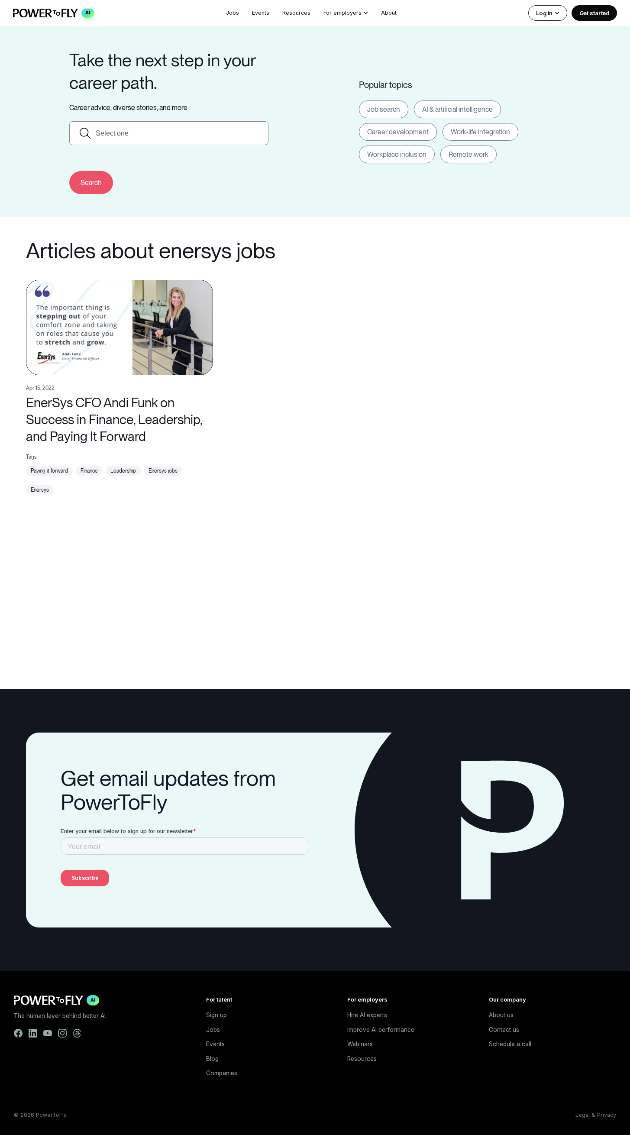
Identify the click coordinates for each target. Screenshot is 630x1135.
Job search (383, 109)
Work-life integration (480, 132)
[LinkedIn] (33, 1033)
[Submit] (91, 182)
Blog (212, 1058)
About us (501, 1015)
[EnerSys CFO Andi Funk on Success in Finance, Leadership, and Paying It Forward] (119, 326)
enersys (40, 490)
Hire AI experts (367, 1015)
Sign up (216, 1015)
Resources (296, 13)
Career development (398, 132)
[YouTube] (47, 1033)
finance (89, 471)
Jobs (232, 13)
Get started (594, 13)
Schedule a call (510, 1044)
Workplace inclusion (396, 154)
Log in (544, 13)
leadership (123, 471)
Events (260, 13)
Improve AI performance (380, 1029)
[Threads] (77, 1033)
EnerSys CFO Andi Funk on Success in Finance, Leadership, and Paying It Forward (114, 419)
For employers (342, 13)
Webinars (360, 1044)
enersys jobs (163, 471)
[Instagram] (62, 1033)
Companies (221, 1073)
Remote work (468, 154)
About (389, 13)
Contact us (504, 1029)
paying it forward (49, 471)
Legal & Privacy (595, 1115)
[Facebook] (18, 1033)
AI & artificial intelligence (457, 109)
